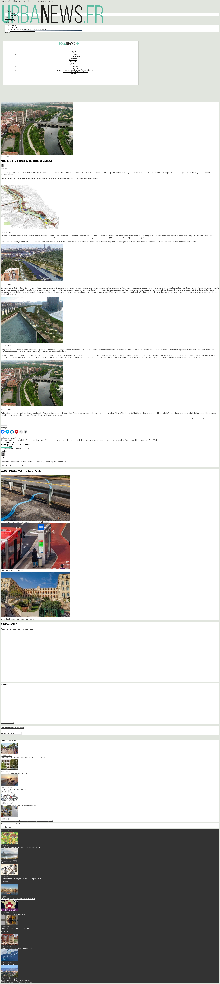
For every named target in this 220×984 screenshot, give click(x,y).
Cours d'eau (31, 440)
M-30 (73, 440)
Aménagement (11, 20)
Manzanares (87, 440)
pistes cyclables (117, 440)
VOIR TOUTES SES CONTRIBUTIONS (17, 466)
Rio (136, 440)
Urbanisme (9, 17)
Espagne (40, 440)
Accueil (8, 10)
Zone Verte (153, 440)
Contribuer (13, 27)
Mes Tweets (6, 827)
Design (8, 22)
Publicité (13, 26)
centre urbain (19, 440)
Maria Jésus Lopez (101, 440)
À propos (9, 24)
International (14, 15)
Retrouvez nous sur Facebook (12, 728)
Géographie (49, 440)
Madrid (79, 440)
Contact (8, 32)
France (12, 14)
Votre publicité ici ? (7, 723)
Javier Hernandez (62, 440)
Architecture (10, 19)
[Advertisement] (110, 94)
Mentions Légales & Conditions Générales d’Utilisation (28, 29)
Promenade (129, 440)
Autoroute (8, 440)
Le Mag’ (8, 12)
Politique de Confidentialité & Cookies (22, 31)
